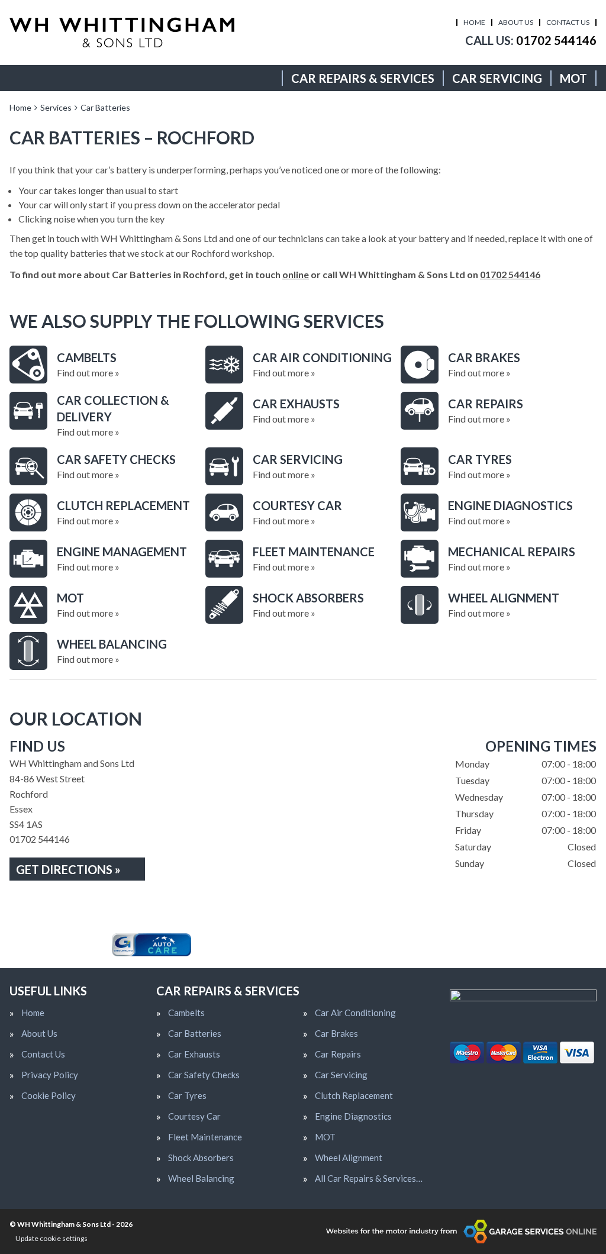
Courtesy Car (194, 1116)
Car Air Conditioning (355, 1012)
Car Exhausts (194, 1054)
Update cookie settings (51, 1238)
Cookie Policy (48, 1095)
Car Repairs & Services (362, 78)
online (295, 274)
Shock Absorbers (201, 1157)
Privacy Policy (49, 1075)
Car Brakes (336, 1033)
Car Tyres (187, 1095)
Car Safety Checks (204, 1075)
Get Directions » (68, 869)
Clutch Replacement (354, 1095)
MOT (573, 78)
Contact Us (567, 22)
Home (474, 22)
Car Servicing (497, 78)
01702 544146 (531, 40)
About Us (515, 22)
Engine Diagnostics (353, 1116)
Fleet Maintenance (205, 1137)
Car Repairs (338, 1054)
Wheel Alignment (348, 1157)
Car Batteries (194, 1033)
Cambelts (186, 1012)
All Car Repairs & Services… (369, 1178)
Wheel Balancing (201, 1178)
